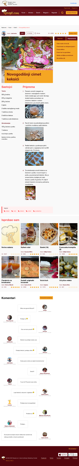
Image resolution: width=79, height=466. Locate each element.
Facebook (43, 458)
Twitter (51, 458)
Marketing (30, 458)
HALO (11, 460)
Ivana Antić (44, 437)
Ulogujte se (74, 8)
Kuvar (23, 12)
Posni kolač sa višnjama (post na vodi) (66, 46)
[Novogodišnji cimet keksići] (37, 111)
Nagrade (54, 12)
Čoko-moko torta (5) (63, 43)
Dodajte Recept (71, 12)
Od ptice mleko (68, 272)
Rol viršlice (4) (61, 58)
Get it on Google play (72, 454)
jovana (45, 331)
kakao (7, 211)
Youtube (59, 458)
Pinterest (75, 458)
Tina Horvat (9, 320)
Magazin (46, 12)
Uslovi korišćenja (23, 458)
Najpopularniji (72, 38)
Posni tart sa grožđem (63, 52)
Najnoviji (60, 38)
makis (45, 310)
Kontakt (35, 458)
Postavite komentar (46, 297)
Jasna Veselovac (45, 373)
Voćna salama (11, 239)
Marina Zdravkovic (45, 415)
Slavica (45, 352)
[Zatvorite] (1, 3)
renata (10, 405)
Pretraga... (62, 13)
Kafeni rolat (30, 239)
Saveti (38, 12)
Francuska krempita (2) (68, 239)
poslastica (38, 211)
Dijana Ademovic (10, 426)
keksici (22, 211)
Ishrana (30, 12)
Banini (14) (49, 239)
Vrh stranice (72, 448)
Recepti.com (10, 12)
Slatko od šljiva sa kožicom (65, 55)
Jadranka (14, 33)
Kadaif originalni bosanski (30, 272)
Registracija (67, 8)
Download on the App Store (63, 454)
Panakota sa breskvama (11, 272)
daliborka (9, 342)
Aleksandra (44, 394)
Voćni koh (49, 272)
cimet (29, 211)
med (15, 211)
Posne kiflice (60, 49)
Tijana (10, 384)
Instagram (66, 458)
